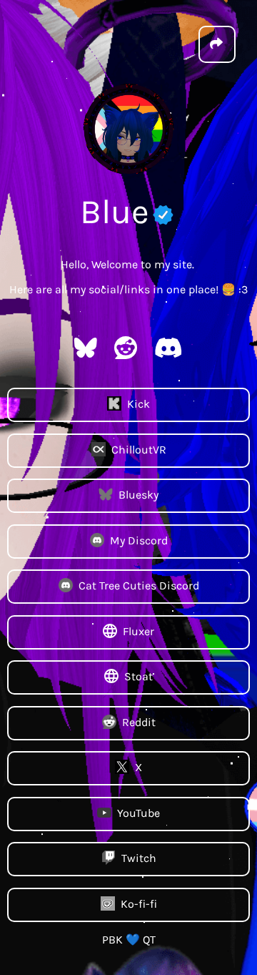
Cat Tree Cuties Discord (139, 585)
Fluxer (138, 630)
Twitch (138, 858)
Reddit (139, 721)
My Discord (139, 540)
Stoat (138, 676)
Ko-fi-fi (139, 903)
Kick (138, 404)
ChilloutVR (138, 449)
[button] (217, 44)
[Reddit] (125, 352)
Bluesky (138, 494)
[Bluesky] (85, 352)
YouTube (138, 812)
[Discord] (168, 352)
